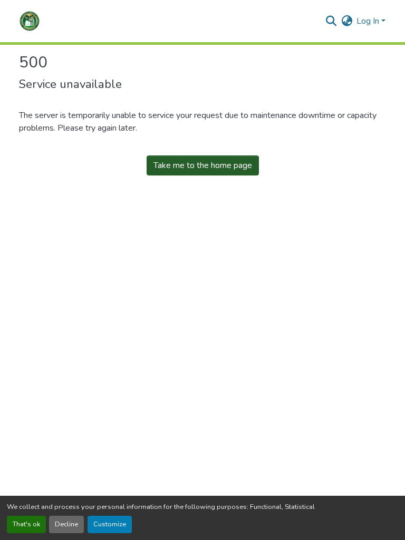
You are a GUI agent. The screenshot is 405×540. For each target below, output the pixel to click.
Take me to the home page (202, 165)
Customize (109, 524)
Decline (66, 524)
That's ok (26, 524)
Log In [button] (368, 21)
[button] (29, 21)
